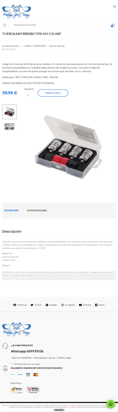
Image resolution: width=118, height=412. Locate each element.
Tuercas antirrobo (57, 46)
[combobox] (59, 25)
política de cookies (69, 407)
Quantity (29, 89)
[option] (68, 147)
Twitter (38, 305)
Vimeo (101, 305)
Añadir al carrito (53, 93)
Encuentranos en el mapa (27, 364)
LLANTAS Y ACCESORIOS (34, 46)
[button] (110, 404)
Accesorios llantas (10, 46)
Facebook (22, 305)
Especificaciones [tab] (37, 210)
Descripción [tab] (11, 210)
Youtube (87, 305)
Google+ (53, 305)
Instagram (70, 305)
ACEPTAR (59, 410)
